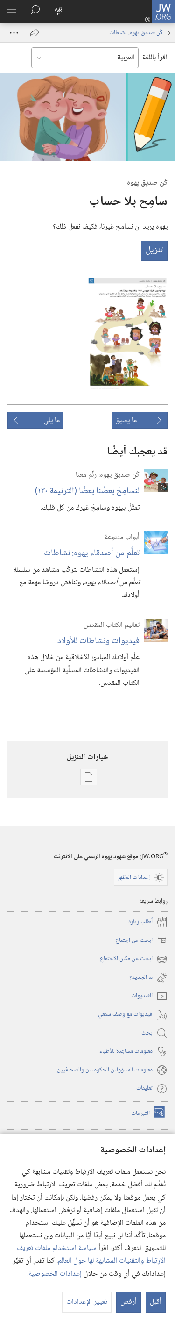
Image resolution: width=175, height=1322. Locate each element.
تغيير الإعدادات (86, 1302)
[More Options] (14, 32)
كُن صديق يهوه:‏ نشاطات (136, 33)
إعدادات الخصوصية (55, 1274)
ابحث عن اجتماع (141, 940)
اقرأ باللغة (155, 57)
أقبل (155, 1302)
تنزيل (154, 250)
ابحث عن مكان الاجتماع (134, 959)
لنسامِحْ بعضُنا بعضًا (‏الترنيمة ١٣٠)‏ (87, 491)
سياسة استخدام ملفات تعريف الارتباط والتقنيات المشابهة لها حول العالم (91, 1254)
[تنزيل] (128, 333)
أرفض (128, 1302)
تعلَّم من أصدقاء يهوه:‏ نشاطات (92, 553)
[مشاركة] (34, 32)
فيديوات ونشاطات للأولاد (98, 641)
